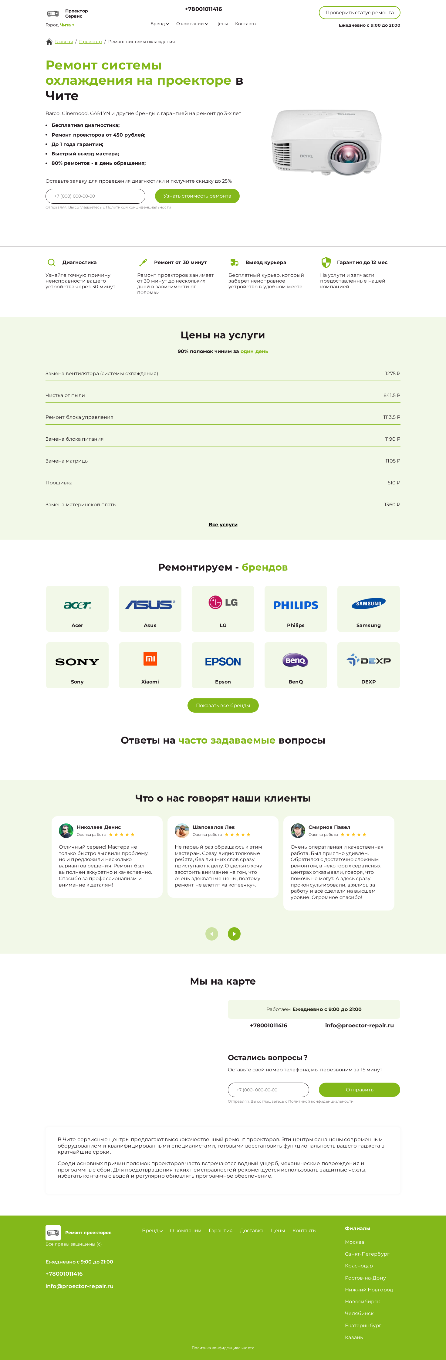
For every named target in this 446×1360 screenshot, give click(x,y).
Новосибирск (362, 1301)
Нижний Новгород (369, 1290)
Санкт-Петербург (367, 1254)
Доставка (252, 1230)
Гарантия (221, 1230)
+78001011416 (203, 9)
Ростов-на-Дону (365, 1278)
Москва (354, 1242)
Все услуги (223, 524)
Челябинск (359, 1313)
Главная (64, 41)
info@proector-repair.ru (359, 1026)
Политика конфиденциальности (223, 1347)
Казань (354, 1337)
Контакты (245, 23)
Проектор (90, 41)
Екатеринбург (363, 1325)
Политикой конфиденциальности (138, 207)
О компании (190, 23)
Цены (221, 23)
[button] (234, 934)
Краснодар (359, 1266)
